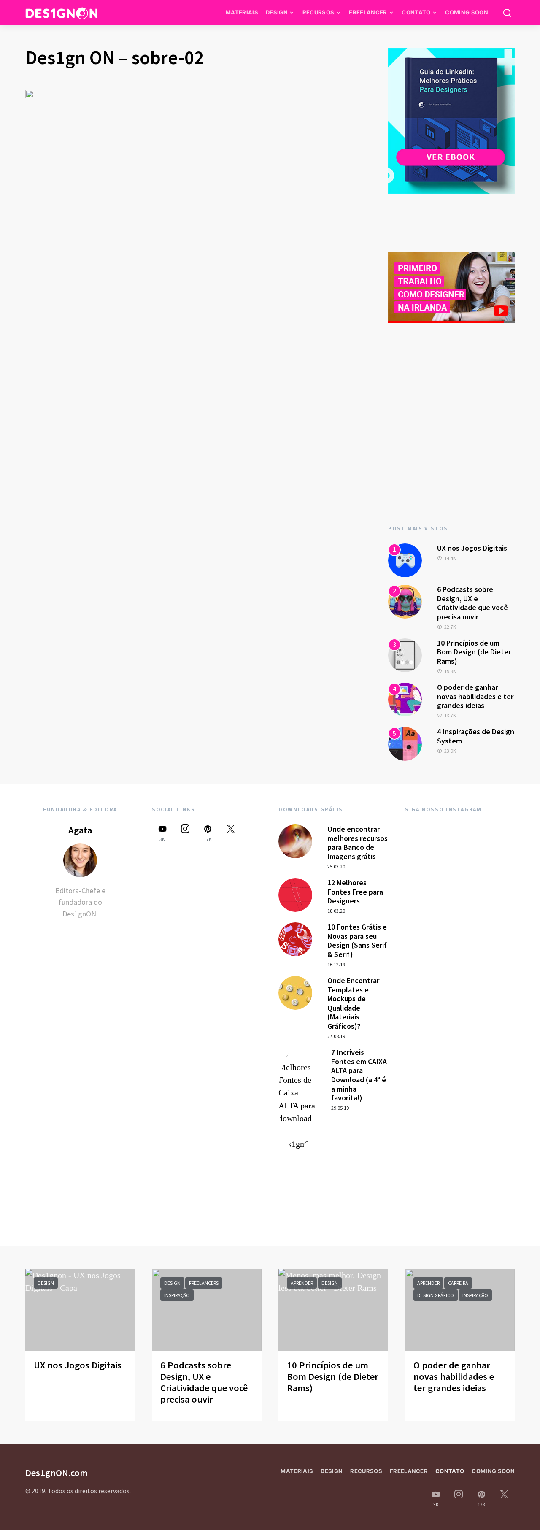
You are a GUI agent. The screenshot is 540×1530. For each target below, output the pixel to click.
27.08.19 (336, 1036)
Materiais (242, 12)
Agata (80, 830)
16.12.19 (336, 964)
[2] (405, 600)
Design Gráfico (435, 1295)
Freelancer (368, 12)
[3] (405, 654)
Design (277, 12)
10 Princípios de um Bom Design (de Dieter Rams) (474, 652)
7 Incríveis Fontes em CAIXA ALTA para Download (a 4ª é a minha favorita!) (359, 1075)
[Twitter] (230, 833)
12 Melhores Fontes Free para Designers (355, 892)
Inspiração (177, 1295)
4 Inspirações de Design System (475, 736)
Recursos (318, 12)
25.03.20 (336, 866)
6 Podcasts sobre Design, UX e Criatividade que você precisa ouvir (472, 603)
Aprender (302, 1283)
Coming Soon (466, 12)
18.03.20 (336, 911)
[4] (405, 698)
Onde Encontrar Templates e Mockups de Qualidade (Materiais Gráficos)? (353, 1003)
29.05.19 (340, 1108)
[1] (405, 559)
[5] (405, 743)
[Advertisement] (451, 440)
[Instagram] (185, 833)
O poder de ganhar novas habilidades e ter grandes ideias (475, 696)
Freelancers (204, 1283)
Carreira (458, 1283)
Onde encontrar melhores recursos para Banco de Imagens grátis (357, 842)
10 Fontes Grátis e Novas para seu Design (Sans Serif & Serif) (357, 940)
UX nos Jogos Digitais (472, 548)
